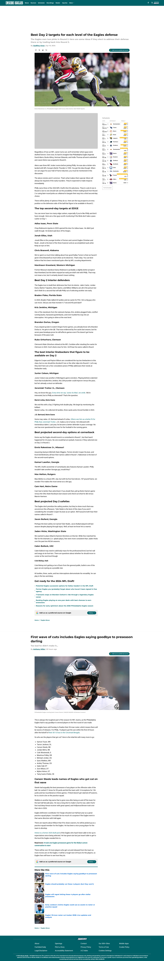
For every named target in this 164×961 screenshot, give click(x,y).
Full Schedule (107, 187)
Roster (58, 3)
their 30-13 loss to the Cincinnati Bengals (64, 733)
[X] (152, 2)
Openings (58, 943)
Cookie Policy (124, 947)
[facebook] (148, 2)
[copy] (46, 50)
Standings (50, 3)
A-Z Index (84, 951)
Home (37, 620)
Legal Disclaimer (41, 951)
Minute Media (24, 955)
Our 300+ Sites (104, 943)
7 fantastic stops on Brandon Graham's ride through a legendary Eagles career (65, 596)
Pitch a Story (60, 947)
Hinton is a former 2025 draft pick (47, 833)
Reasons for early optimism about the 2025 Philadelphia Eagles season (64, 606)
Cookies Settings (105, 951)
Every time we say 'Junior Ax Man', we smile (68, 393)
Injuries (64, 3)
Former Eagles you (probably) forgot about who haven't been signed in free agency (66, 590)
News (27, 3)
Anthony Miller (39, 649)
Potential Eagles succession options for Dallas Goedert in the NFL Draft (64, 586)
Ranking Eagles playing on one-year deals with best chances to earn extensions (63, 601)
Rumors (33, 3)
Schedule (41, 3)
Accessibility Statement (64, 951)
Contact (84, 943)
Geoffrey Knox (39, 46)
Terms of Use (104, 947)
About (37, 943)
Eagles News (45, 620)
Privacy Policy (86, 947)
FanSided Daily (40, 947)
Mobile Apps (124, 943)
